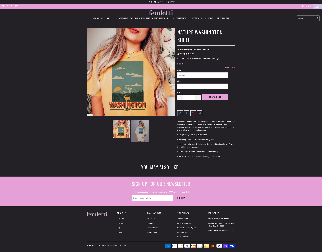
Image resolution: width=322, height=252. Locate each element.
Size (178, 81)
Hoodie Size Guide (183, 237)
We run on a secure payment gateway (112, 245)
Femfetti (180, 64)
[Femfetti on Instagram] (16, 6)
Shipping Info (121, 223)
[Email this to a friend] (199, 113)
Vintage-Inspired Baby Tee (186, 228)
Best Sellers (223, 18)
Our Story (120, 219)
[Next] (173, 72)
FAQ (193, 156)
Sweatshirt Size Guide (185, 232)
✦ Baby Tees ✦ (159, 18)
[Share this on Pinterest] (193, 113)
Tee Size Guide (182, 219)
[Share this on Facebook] (186, 113)
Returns (120, 232)
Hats (169, 18)
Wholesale (151, 219)
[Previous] (89, 72)
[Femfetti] (161, 13)
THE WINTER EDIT (142, 18)
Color (179, 70)
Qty (178, 92)
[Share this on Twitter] (180, 113)
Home (210, 18)
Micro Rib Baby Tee (184, 223)
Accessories (198, 18)
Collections (182, 18)
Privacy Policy (152, 232)
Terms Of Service (153, 228)
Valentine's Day (126, 18)
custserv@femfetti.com (220, 219)
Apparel (111, 18)
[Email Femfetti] (20, 6)
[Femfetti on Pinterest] (12, 6)
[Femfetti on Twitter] (3, 6)
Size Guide (229, 67)
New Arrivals (99, 18)
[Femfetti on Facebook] (7, 6)
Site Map (150, 223)
